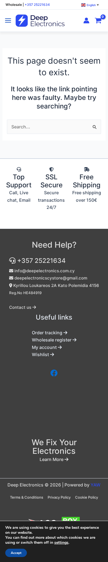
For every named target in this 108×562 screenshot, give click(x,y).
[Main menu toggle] (8, 20)
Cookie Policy (86, 497)
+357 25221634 (37, 4)
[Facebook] (54, 373)
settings (61, 542)
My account (45, 347)
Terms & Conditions (26, 497)
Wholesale (14, 4)
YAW (96, 485)
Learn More (52, 459)
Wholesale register (52, 340)
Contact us (20, 307)
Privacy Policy (59, 497)
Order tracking (47, 332)
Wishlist (41, 354)
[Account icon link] (86, 20)
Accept (16, 553)
